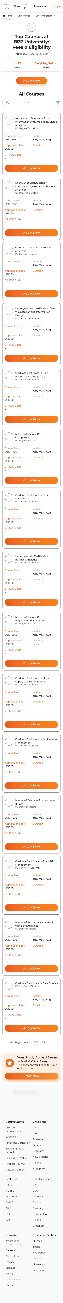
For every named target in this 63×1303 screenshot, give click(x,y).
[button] (18, 1129)
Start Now (31, 1076)
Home (9, 15)
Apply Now (31, 80)
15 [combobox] (25, 1042)
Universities (24, 15)
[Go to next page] (57, 1042)
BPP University (44, 15)
